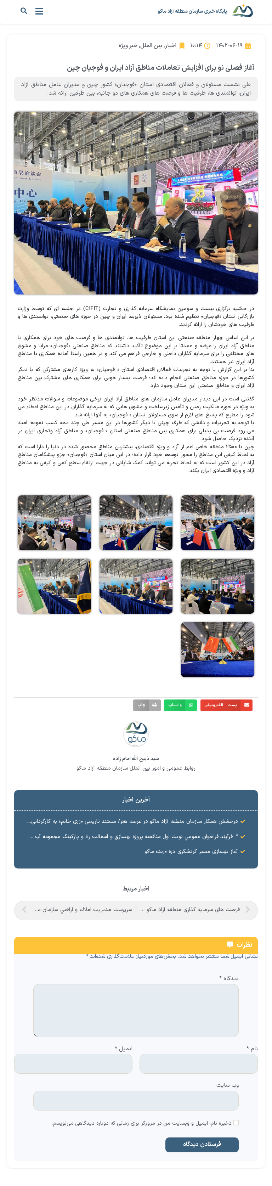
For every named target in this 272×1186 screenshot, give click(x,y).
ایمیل (123, 1049)
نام (252, 1049)
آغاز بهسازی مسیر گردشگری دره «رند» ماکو (191, 852)
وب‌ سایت (227, 1085)
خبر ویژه (128, 45)
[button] (23, 11)
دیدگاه (229, 979)
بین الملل (151, 45)
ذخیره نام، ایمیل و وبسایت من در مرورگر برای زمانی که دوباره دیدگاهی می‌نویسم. (141, 1123)
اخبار (170, 45)
